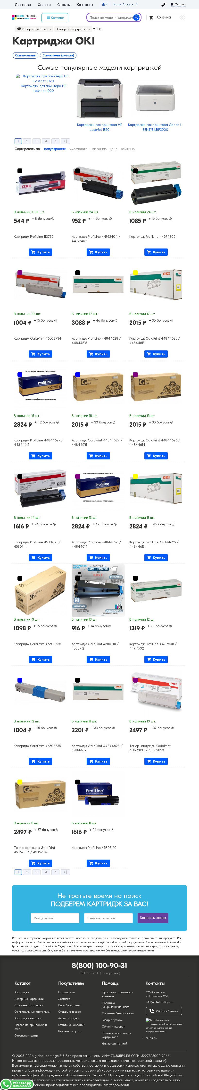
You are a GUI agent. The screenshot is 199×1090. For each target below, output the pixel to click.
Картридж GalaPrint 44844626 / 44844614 (154, 442)
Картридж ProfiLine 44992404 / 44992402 (96, 239)
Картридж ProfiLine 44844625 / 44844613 (154, 544)
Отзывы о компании (71, 1025)
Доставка (23, 5)
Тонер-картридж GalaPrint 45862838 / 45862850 (150, 748)
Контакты (85, 5)
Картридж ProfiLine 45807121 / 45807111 (37, 544)
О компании (66, 992)
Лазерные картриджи (29, 999)
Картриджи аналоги (28, 1018)
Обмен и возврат (113, 1026)
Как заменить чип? (114, 1043)
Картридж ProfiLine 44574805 (152, 237)
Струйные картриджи (29, 1005)
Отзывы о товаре (69, 1011)
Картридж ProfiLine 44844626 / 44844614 (96, 544)
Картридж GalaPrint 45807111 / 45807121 (95, 646)
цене (113, 149)
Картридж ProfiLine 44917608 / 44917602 (153, 646)
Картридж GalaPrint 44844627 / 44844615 (97, 442)
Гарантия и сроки (70, 1031)
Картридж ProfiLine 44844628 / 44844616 (96, 340)
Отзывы (63, 5)
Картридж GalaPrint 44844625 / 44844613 (154, 340)
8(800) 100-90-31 (99, 965)
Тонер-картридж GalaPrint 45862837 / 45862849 (34, 850)
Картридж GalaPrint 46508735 (37, 746)
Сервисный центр (26, 1035)
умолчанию (78, 149)
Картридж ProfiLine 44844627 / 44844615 (38, 442)
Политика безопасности (118, 1013)
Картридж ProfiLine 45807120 (94, 848)
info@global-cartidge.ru (160, 1002)
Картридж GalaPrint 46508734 (37, 338)
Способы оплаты (69, 1005)
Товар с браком (112, 1020)
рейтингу (128, 149)
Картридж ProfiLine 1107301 (34, 237)
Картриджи (22, 992)
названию (99, 149)
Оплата (44, 5)
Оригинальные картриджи (32, 1011)
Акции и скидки (68, 1018)
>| (65, 141)
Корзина (169, 17)
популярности (55, 149)
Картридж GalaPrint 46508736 (37, 644)
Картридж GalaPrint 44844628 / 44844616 (97, 748)
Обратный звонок (167, 1011)
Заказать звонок (153, 918)
